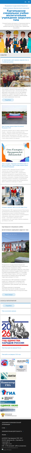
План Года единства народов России (11, 348)
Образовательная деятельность (12, 431)
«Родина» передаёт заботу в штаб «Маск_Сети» (14, 207)
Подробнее (8, 100)
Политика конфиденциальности (10, 447)
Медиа (4, 434)
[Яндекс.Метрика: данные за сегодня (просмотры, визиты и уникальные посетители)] (6, 450)
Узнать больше (9, 294)
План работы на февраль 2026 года (11, 354)
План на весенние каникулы (9, 311)
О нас (3, 428)
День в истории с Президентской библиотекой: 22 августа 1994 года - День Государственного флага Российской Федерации (15, 165)
